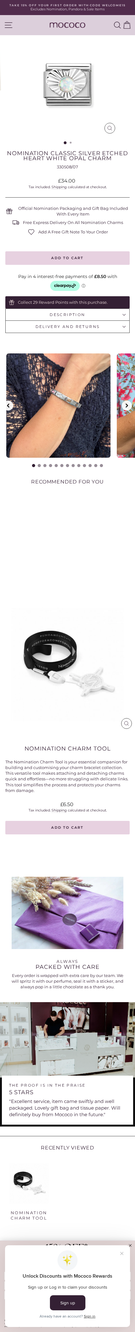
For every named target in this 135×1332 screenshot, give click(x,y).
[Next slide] (127, 406)
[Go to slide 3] (44, 465)
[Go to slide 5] (56, 465)
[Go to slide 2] (39, 465)
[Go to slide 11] (90, 465)
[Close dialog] (130, 1245)
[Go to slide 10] (84, 465)
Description (67, 314)
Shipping (59, 187)
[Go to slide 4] (50, 465)
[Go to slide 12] (95, 465)
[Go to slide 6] (61, 465)
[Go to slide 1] (33, 465)
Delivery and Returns (67, 326)
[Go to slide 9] (78, 465)
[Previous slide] (8, 406)
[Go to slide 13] (101, 465)
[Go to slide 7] (67, 465)
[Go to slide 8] (73, 465)
